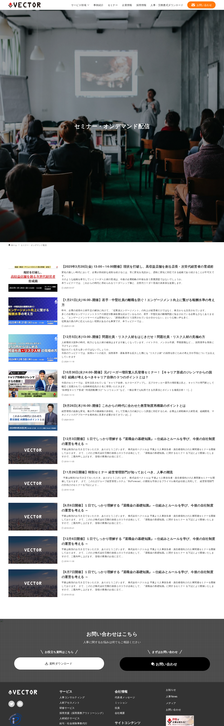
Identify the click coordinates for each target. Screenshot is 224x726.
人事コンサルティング (72, 697)
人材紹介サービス (69, 718)
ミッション (121, 702)
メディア (171, 703)
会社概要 (120, 713)
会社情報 (121, 691)
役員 (117, 707)
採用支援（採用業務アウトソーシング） (82, 713)
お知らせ (171, 689)
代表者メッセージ (125, 697)
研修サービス (67, 707)
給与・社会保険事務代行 (73, 723)
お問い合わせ (173, 709)
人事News (171, 696)
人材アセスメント (69, 702)
